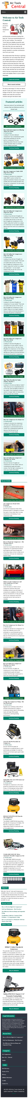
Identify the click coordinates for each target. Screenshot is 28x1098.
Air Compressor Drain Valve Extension (11, 504)
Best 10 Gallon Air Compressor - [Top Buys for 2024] (13, 458)
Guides (4, 1060)
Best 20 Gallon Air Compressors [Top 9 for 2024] (13, 211)
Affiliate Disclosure (7, 1077)
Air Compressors (6, 1054)
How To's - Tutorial (7, 1057)
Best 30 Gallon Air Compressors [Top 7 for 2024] (13, 254)
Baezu (14, 1093)
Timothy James (8, 133)
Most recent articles (14, 84)
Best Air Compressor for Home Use (14, 419)
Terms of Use (5, 1071)
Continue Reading (14, 148)
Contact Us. (5, 1083)
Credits (4, 1080)
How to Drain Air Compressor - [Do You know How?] (13, 542)
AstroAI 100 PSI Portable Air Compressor (11, 742)
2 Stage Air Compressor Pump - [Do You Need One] (13, 702)
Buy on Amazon (14, 970)
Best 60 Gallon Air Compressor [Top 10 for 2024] (13, 297)
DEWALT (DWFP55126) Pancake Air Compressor (12, 816)
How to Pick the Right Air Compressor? (12, 907)
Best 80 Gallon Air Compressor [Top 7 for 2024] (13, 339)
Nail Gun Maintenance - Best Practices (11, 909)
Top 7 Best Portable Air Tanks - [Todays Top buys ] (12, 380)
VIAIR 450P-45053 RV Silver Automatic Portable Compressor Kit (13, 855)
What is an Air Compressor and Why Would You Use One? (12, 582)
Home (4, 12)
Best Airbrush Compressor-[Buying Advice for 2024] (14, 130)
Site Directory (5, 1068)
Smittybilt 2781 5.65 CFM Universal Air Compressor (13, 780)
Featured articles (14, 79)
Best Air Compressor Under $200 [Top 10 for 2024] (13, 172)
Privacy (4, 1074)
